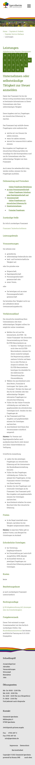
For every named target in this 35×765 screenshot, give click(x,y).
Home (5, 31)
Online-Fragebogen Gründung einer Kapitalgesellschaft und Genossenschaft (19, 195)
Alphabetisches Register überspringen (17, 51)
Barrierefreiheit (17, 750)
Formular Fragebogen (17, 210)
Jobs (4, 677)
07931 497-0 (12, 733)
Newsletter (7, 675)
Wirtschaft (7, 672)
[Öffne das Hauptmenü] (29, 6)
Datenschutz (24, 745)
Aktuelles (6, 667)
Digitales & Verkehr (16, 31)
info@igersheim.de (12, 738)
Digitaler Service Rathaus (14, 34)
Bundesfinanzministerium (12, 631)
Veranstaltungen (9, 669)
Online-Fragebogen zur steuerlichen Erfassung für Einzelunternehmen (16, 203)
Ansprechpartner (9, 664)
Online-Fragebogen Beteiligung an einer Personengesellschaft (19, 188)
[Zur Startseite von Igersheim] (17, 5)
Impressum (14, 745)
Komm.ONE (16, 757)
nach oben (28, 757)
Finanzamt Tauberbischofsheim (14, 228)
